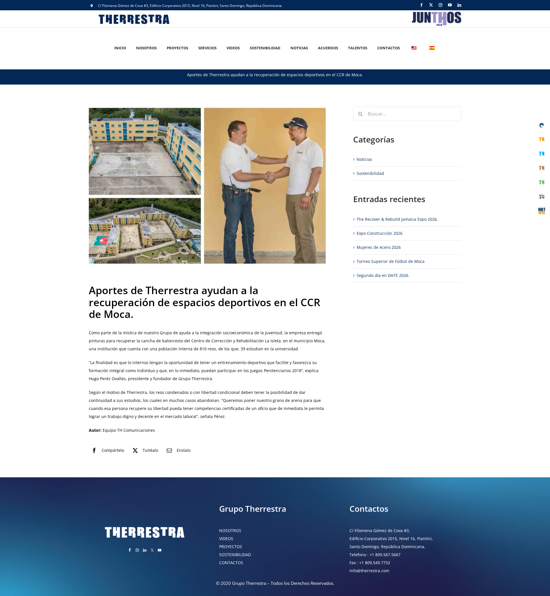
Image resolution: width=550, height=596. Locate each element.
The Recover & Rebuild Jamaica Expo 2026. (397, 219)
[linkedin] (459, 5)
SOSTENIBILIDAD (235, 554)
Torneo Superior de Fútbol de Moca (391, 261)
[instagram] (440, 5)
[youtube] (450, 5)
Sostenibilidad (370, 173)
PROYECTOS (230, 546)
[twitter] (431, 5)
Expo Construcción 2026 (379, 233)
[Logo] (436, 12)
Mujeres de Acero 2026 (379, 247)
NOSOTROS (230, 530)
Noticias (364, 159)
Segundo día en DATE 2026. (383, 275)
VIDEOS (226, 538)
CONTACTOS (231, 562)
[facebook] (421, 5)
